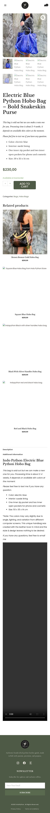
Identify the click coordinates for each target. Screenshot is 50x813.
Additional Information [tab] (13, 454)
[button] (42, 17)
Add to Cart (25, 185)
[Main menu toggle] (5, 5)
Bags (16, 196)
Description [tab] (8, 449)
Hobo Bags (24, 196)
